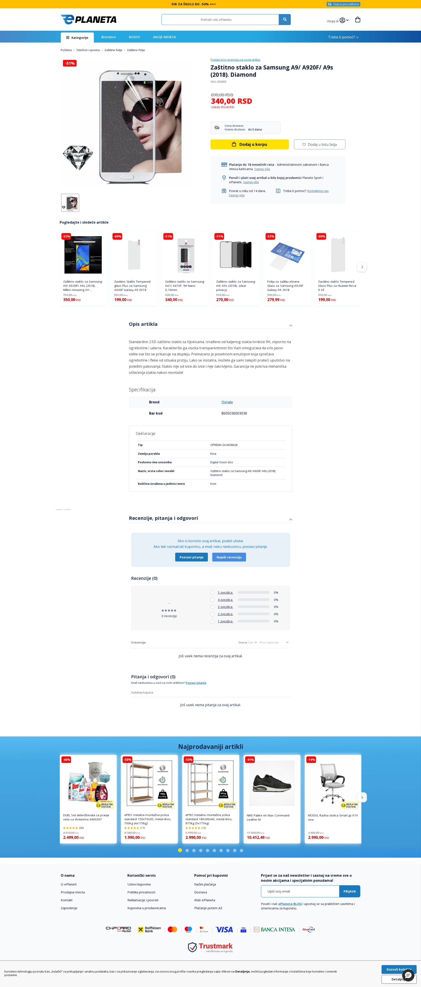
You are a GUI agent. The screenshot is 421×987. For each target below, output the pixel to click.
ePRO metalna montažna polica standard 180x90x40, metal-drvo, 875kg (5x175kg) (209, 819)
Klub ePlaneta (204, 900)
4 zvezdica (225, 600)
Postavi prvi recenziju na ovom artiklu (235, 60)
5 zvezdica (225, 592)
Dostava (200, 892)
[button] (333, 21)
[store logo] (88, 19)
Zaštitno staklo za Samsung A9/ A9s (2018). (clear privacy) (235, 286)
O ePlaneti (69, 884)
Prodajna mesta (73, 892)
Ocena (242, 642)
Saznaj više (262, 169)
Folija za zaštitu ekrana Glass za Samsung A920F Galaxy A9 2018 (285, 286)
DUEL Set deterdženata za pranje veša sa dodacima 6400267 (86, 817)
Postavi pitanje (191, 557)
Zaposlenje (69, 908)
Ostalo (227, 402)
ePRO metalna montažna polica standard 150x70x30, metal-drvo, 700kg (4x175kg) (147, 819)
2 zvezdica (225, 614)
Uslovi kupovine (139, 884)
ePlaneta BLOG (290, 904)
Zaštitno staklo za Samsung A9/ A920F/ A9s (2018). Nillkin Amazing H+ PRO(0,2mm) (82, 286)
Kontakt (67, 900)
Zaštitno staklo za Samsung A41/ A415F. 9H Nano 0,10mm (184, 286)
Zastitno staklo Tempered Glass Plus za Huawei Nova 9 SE (337, 286)
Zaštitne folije (113, 50)
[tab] (210, 324)
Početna (66, 50)
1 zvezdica (225, 621)
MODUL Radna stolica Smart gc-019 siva (333, 817)
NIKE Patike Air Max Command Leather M (268, 817)
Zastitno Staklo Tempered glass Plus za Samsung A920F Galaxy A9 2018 (132, 286)
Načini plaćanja (205, 884)
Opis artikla (143, 324)
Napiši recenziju (229, 557)
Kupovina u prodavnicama (146, 908)
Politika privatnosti (141, 892)
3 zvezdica (225, 607)
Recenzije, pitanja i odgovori (163, 518)
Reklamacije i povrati (142, 900)
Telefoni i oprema (88, 50)
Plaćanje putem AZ (208, 908)
